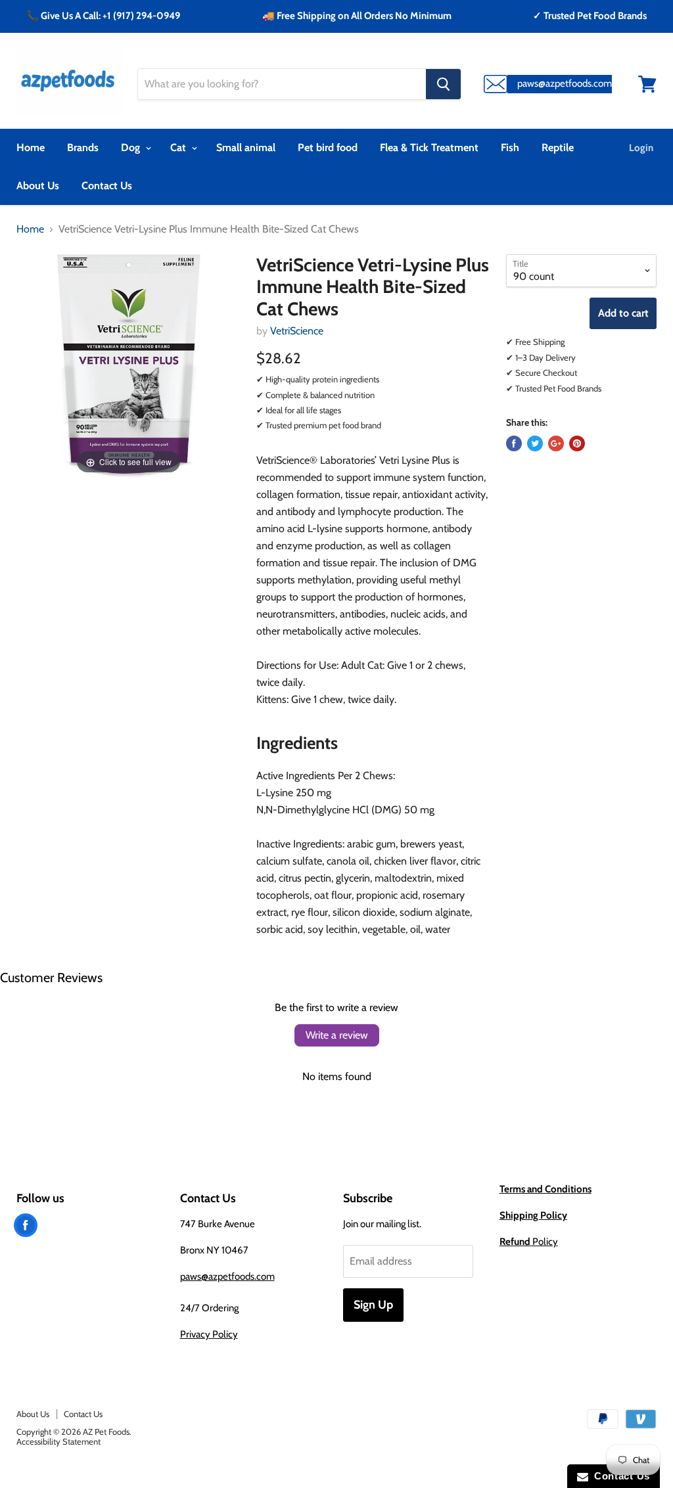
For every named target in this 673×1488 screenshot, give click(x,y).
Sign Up (373, 1304)
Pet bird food (328, 147)
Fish (510, 147)
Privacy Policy (209, 1334)
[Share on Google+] (556, 443)
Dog (132, 147)
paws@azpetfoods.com (227, 1276)
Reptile (558, 147)
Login (641, 148)
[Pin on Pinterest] (577, 443)
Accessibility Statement (58, 1441)
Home (30, 147)
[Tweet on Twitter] (535, 443)
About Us (37, 185)
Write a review (337, 1035)
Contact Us (106, 185)
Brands (83, 147)
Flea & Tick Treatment (429, 147)
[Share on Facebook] (514, 443)
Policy (528, 1242)
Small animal (245, 147)
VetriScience (296, 331)
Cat (179, 147)
